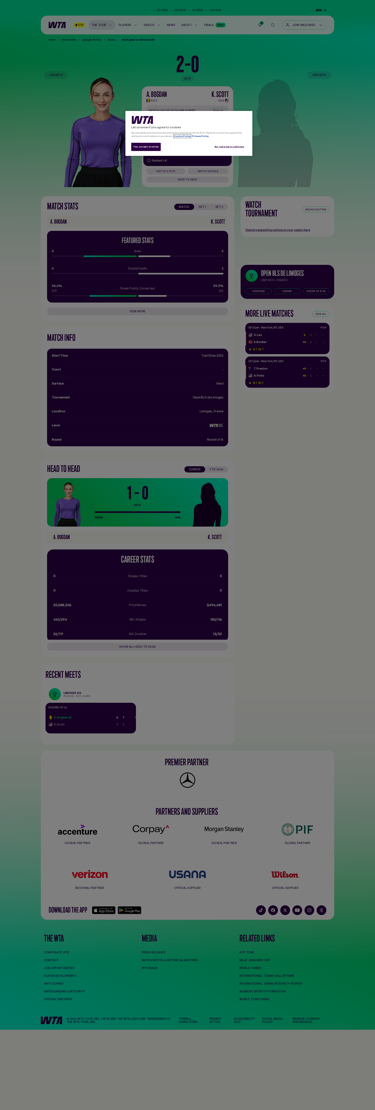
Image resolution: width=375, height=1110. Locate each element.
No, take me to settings (229, 146)
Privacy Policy (200, 136)
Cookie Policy (182, 136)
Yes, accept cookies (146, 146)
